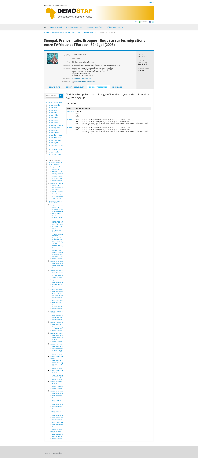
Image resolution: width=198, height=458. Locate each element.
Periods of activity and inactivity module (59, 294)
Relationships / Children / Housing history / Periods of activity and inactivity (60, 222)
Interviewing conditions (59, 176)
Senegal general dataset (57, 205)
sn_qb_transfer (54, 152)
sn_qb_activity (53, 120)
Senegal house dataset (57, 280)
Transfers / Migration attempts (58, 234)
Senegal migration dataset (58, 322)
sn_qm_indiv (53, 107)
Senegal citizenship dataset (58, 381)
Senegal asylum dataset (57, 391)
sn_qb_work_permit (55, 149)
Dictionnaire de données (54, 102)
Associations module (58, 436)
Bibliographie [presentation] (117, 87)
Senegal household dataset (58, 167)
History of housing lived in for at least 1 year (60, 210)
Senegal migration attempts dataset (58, 311)
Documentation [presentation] (55, 87)
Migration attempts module (60, 317)
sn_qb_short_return (55, 135)
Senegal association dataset (58, 431)
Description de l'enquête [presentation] (75, 87)
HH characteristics (57, 178)
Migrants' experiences (59, 191)
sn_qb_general (54, 110)
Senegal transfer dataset (57, 422)
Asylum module (57, 395)
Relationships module (59, 265)
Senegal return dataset (57, 333)
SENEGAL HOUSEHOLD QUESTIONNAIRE (55, 163)
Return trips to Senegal (59, 248)
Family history (56, 213)
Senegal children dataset (58, 270)
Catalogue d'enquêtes (94, 27)
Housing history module (59, 284)
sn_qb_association (55, 154)
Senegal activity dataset (57, 289)
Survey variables (57, 180)
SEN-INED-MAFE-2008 (90, 32)
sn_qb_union (53, 113)
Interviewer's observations (60, 256)
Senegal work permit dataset (56, 412)
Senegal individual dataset (58, 183)
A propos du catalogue (74, 27)
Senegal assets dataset (57, 300)
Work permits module (59, 417)
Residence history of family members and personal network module (60, 350)
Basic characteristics (58, 263)
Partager (144, 22)
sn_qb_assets (53, 123)
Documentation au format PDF (84, 82)
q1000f (69, 128)
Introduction (56, 169)
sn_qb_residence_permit (57, 146)
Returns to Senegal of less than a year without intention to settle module (60, 364)
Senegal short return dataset (56, 357)
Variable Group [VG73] (107, 32)
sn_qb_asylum (54, 143)
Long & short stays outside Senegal (60, 242)
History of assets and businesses (58, 231)
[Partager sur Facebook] (150, 22)
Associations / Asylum (58, 245)
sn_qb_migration (54, 127)
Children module (57, 275)
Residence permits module (60, 406)
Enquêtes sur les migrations (82, 78)
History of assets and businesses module (58, 305)
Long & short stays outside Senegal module (60, 327)
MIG (79, 32)
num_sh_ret (70, 112)
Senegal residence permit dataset (58, 401)
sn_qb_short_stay (55, 137)
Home (45, 27)
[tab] (55, 87)
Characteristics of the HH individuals (59, 188)
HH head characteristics (59, 171)
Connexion (150, 2)
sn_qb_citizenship (55, 140)
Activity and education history (59, 227)
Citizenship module (58, 386)
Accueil (46, 32)
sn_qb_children (54, 115)
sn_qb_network (54, 133)
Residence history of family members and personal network (60, 217)
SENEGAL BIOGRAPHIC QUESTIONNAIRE (55, 201)
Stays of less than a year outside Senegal (59, 238)
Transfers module (57, 427)
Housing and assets (58, 174)
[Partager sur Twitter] (153, 22)
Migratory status (57, 250)
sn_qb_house (53, 117)
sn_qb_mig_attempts (56, 125)
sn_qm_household (55, 105)
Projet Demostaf (56, 27)
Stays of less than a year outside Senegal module (59, 376)
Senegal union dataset (57, 261)
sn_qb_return (53, 130)
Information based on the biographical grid (60, 253)
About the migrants (58, 194)
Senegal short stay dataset (58, 370)
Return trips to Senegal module (59, 338)
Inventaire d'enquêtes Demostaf (63, 32)
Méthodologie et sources (115, 27)
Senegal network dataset (58, 344)
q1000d (69, 120)
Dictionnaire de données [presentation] (98, 87)
